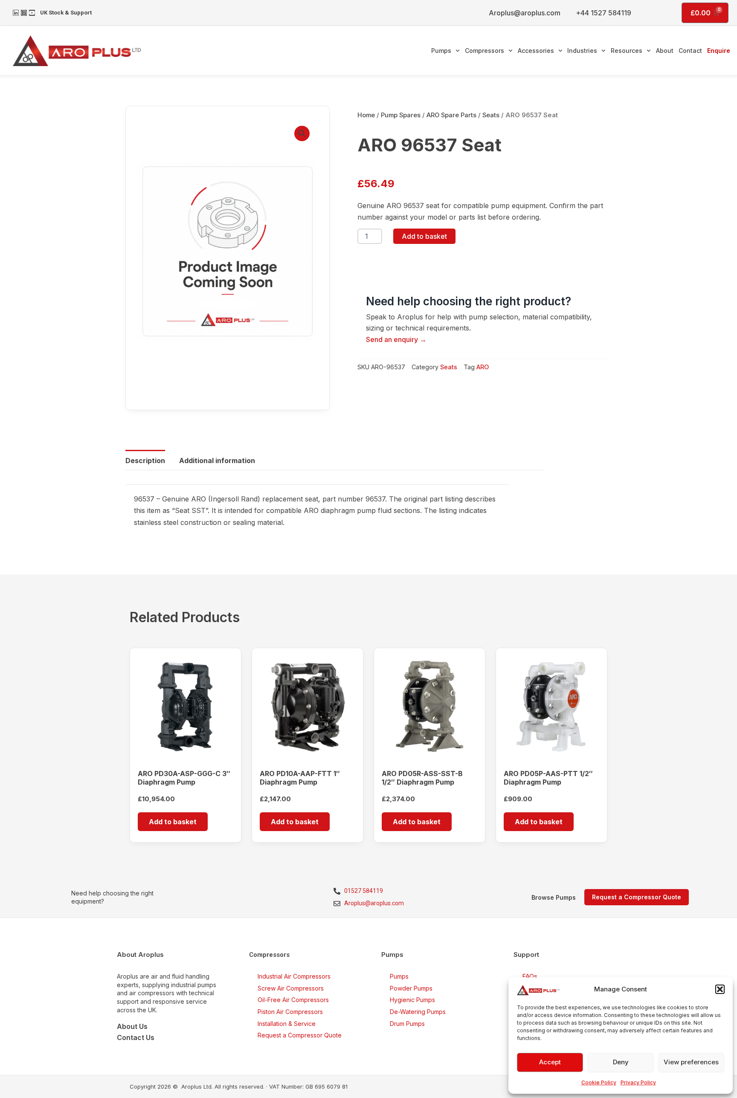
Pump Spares (401, 115)
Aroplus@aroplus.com (524, 13)
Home (366, 115)
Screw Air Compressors (291, 988)
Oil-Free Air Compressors (293, 999)
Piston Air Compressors (290, 1011)
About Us (132, 1026)
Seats (490, 115)
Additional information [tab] (217, 460)
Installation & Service (287, 1023)
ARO (482, 367)
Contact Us (135, 1037)
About (664, 50)
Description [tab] (145, 460)
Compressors (484, 50)
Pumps (441, 50)
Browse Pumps (553, 897)
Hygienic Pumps (412, 999)
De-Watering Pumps (418, 1011)
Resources (626, 50)
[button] (720, 989)
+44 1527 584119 (603, 13)
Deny (621, 1062)
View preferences (691, 1062)
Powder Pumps (411, 988)
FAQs (529, 976)
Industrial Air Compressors (294, 976)
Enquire (718, 50)
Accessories (536, 50)
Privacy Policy (638, 1082)
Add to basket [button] (173, 821)
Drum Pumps (407, 1023)
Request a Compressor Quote (300, 1035)
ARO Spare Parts (451, 115)
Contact (690, 50)
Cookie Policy (598, 1082)
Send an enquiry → (396, 339)
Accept (550, 1062)
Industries (582, 50)
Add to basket (424, 236)
